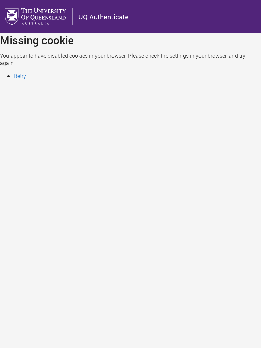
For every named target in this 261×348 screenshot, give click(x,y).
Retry (20, 76)
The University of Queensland (36, 16)
